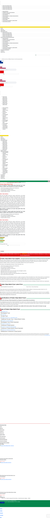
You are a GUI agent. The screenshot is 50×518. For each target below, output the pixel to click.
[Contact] (0, 514)
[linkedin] (9, 506)
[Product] (0, 511)
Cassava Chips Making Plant (7, 7)
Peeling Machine (5, 11)
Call (0, 517)
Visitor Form (4, 24)
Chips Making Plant (5, 4)
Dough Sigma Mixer (6, 18)
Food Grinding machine (7, 21)
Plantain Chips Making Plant (7, 9)
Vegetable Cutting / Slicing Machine (9, 12)
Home (3, 1)
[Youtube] (7, 64)
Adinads (19, 501)
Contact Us (3, 23)
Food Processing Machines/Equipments (8, 10)
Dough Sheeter (5, 19)
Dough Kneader (5, 44)
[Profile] (0, 509)
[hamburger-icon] (49, 181)
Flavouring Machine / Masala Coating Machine (10, 15)
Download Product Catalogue (4, 442)
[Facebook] (2, 64)
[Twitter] (4, 64)
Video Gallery (4, 3)
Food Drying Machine (6, 13)
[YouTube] (7, 504)
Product (1, 513)
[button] (25, 27)
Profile (1, 510)
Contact (1, 515)
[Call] (0, 516)
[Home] (0, 507)
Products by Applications (6, 22)
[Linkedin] (9, 66)
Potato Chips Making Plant (7, 5)
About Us (3, 2)
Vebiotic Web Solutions (11, 501)
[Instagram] (9, 64)
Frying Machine (5, 14)
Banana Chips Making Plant (7, 6)
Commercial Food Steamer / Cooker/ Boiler (10, 20)
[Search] (2, 72)
